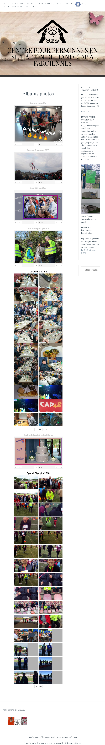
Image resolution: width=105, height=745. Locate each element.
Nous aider (85, 111)
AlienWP (73, 737)
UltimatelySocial (73, 743)
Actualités (45, 4)
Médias (61, 4)
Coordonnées (11, 7)
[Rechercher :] (90, 270)
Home (6, 4)
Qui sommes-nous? (23, 4)
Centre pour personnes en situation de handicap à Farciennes (52, 56)
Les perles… (32, 7)
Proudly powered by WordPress (40, 737)
